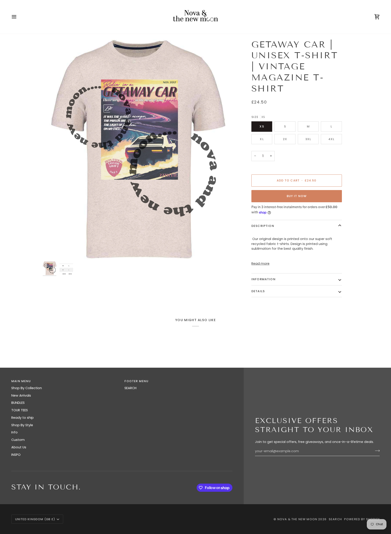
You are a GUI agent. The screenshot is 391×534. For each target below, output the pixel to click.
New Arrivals (21, 395)
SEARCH (130, 388)
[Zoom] (138, 149)
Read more (260, 263)
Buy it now (297, 196)
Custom (18, 440)
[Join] (376, 450)
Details (258, 291)
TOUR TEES (19, 410)
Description (262, 226)
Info (14, 432)
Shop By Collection (26, 388)
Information (263, 279)
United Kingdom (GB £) (35, 519)
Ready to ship (22, 417)
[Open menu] (18, 17)
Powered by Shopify (362, 519)
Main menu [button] (21, 381)
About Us (18, 447)
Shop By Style (22, 425)
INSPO (16, 454)
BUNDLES (18, 402)
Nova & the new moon (297, 519)
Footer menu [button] (136, 381)
